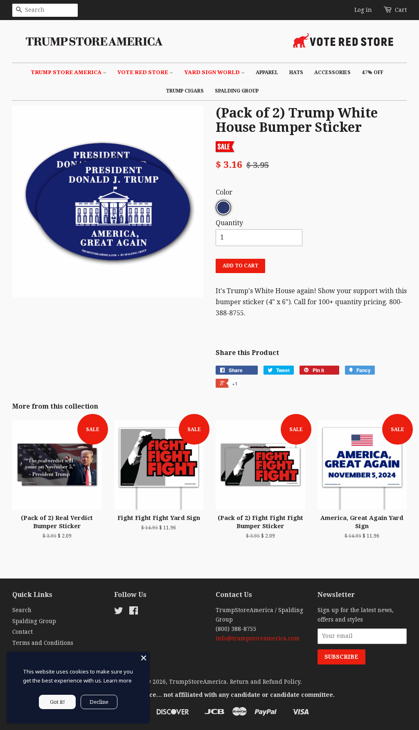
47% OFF (372, 72)
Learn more (118, 680)
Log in (363, 10)
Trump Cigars (185, 91)
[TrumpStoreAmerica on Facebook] (133, 612)
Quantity (229, 223)
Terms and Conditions (42, 643)
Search (22, 610)
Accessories (332, 72)
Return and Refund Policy (265, 681)
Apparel (267, 72)
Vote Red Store (143, 72)
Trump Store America (67, 72)
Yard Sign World (212, 72)
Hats (296, 72)
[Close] (144, 658)
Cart (401, 10)
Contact (22, 631)
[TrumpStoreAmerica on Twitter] (118, 612)
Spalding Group (237, 91)
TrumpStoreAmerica (198, 681)
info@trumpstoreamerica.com (258, 638)
